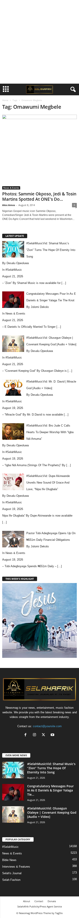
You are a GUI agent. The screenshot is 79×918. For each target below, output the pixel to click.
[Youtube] (53, 735)
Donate (52, 901)
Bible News (9, 860)
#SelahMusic (13, 269)
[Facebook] (26, 735)
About (26, 901)
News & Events (11, 187)
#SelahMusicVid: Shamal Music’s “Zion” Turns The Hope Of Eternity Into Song (51, 768)
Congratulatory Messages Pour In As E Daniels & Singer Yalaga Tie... (50, 790)
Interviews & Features (16, 866)
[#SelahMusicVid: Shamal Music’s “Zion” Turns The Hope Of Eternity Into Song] (13, 770)
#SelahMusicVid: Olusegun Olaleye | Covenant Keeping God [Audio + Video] (51, 812)
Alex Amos (8, 205)
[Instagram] (35, 735)
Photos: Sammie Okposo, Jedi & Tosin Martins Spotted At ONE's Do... (39, 196)
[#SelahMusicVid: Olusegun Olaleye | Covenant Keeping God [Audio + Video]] (13, 814)
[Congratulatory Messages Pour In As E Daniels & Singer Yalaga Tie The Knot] (13, 792)
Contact (38, 901)
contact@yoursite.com (47, 726)
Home (5, 100)
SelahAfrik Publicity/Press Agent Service (39, 906)
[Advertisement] (39, 41)
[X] (44, 735)
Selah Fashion (11, 879)
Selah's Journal (12, 873)
